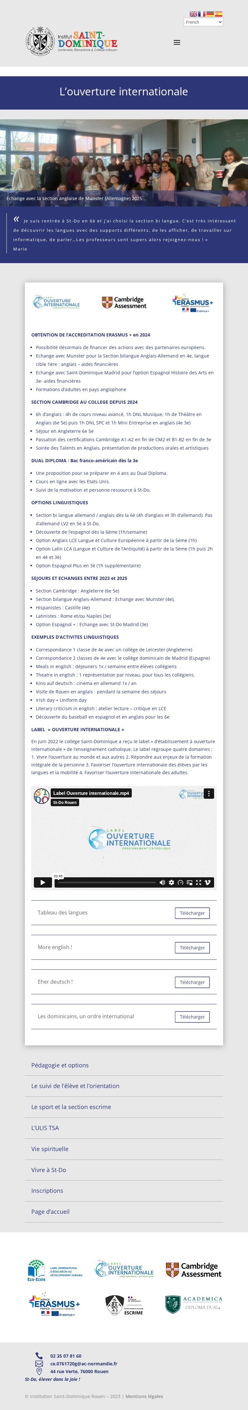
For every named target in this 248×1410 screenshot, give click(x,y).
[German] (210, 13)
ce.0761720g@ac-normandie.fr (83, 1364)
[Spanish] (219, 13)
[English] (194, 13)
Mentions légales (144, 1396)
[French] (202, 13)
